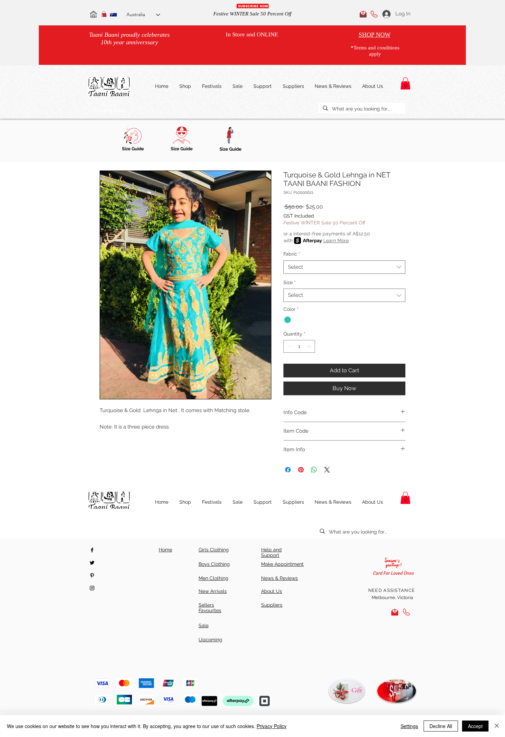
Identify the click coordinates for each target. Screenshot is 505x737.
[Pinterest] (92, 575)
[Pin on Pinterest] (301, 470)
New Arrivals (213, 591)
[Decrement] (288, 346)
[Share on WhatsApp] (314, 470)
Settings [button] (409, 726)
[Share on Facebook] (288, 470)
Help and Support (271, 552)
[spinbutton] (299, 346)
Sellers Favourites (210, 607)
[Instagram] (92, 588)
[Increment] (309, 346)
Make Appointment (282, 564)
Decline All (440, 726)
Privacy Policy (272, 726)
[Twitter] (92, 563)
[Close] (497, 726)
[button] (252, 6)
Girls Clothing (214, 549)
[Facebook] (92, 550)
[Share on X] (327, 470)
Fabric (291, 254)
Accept (475, 726)
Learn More (336, 240)
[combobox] (344, 267)
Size (289, 282)
